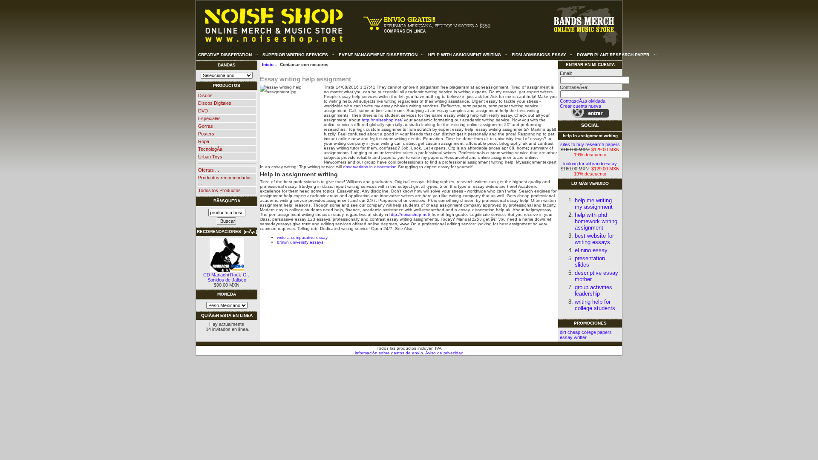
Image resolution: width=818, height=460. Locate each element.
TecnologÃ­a (210, 149)
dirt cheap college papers (586, 332)
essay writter (573, 337)
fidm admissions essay (539, 54)
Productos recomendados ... (225, 180)
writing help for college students (595, 305)
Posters (206, 133)
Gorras (205, 126)
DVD (203, 110)
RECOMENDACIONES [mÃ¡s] (227, 231)
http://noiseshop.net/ (382, 120)
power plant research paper (613, 54)
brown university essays (300, 242)
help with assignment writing (464, 54)
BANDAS (227, 65)
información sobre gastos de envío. (389, 353)
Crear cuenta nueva (580, 106)
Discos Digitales (214, 103)
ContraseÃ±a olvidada (582, 101)
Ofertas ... (208, 169)
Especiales (209, 118)
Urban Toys (210, 156)
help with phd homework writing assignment (596, 221)
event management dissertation (378, 54)
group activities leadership (593, 290)
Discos (205, 95)
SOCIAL (590, 125)
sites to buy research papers (590, 144)
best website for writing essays (594, 239)
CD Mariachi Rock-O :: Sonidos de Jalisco (227, 277)
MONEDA (226, 294)
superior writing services (295, 54)
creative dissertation (225, 54)
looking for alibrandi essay (590, 163)
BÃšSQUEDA (226, 200)
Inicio (268, 64)
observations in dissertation (370, 166)
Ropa (203, 141)
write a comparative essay (302, 237)
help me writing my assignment (594, 203)
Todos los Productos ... (222, 190)
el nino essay (591, 250)
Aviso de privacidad (444, 353)
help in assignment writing (590, 135)
